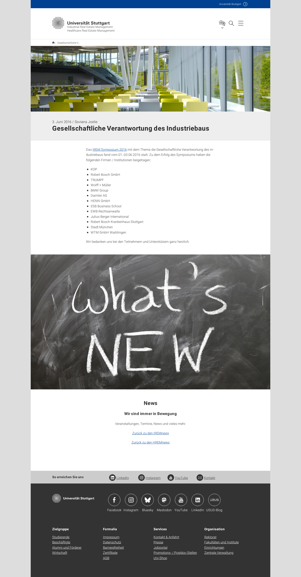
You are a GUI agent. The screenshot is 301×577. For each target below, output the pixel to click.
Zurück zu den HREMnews (150, 442)
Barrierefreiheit (113, 547)
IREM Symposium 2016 (110, 149)
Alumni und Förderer (66, 547)
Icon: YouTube (181, 500)
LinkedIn (123, 478)
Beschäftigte (61, 542)
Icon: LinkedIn (197, 500)
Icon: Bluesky (147, 500)
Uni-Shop (160, 558)
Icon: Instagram (131, 500)
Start (53, 42)
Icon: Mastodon (164, 500)
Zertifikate (110, 552)
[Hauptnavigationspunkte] (240, 23)
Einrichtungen (214, 547)
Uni (230, 4)
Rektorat (210, 537)
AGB (106, 558)
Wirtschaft (59, 552)
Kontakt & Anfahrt (166, 537)
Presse (158, 542)
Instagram (153, 478)
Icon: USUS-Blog (214, 500)
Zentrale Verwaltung (218, 552)
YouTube (181, 478)
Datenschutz (112, 542)
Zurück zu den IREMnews (150, 433)
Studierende (60, 537)
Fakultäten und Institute (221, 542)
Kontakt (209, 478)
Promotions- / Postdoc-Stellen (175, 552)
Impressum (111, 537)
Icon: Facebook (114, 500)
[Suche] (231, 23)
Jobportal (160, 547)
